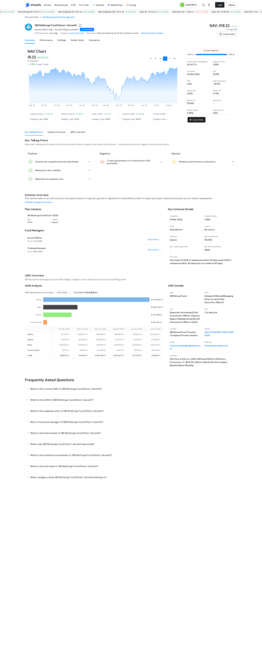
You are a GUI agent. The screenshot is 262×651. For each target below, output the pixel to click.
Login (219, 4)
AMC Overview (78, 132)
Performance (46, 40)
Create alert (229, 34)
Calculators (94, 40)
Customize (198, 119)
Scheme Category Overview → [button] (39, 202)
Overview (30, 40)
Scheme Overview (57, 132)
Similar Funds (77, 40)
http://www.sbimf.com (216, 345)
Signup (231, 4)
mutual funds (31, 17)
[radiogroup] (163, 58)
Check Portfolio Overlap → (153, 33)
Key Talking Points (34, 132)
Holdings (61, 40)
